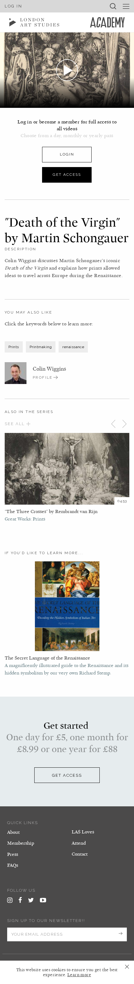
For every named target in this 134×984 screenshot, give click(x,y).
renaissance (73, 347)
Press (12, 854)
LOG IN (13, 6)
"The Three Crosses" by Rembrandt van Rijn (51, 511)
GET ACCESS (67, 775)
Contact (80, 854)
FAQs (12, 865)
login (67, 154)
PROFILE (43, 377)
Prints (13, 347)
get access (67, 174)
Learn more (79, 975)
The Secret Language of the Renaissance (47, 657)
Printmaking (41, 347)
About (13, 832)
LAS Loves (83, 831)
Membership (20, 843)
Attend (79, 843)
